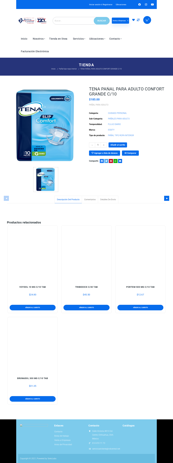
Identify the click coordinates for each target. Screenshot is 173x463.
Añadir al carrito (117, 145)
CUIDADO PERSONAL (117, 113)
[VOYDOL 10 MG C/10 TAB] (33, 254)
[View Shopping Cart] (146, 20)
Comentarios (90, 199)
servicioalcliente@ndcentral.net (106, 449)
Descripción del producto (68, 199)
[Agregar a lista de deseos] (32, 281)
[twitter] (106, 161)
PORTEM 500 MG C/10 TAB (140, 287)
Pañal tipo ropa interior (68, 69)
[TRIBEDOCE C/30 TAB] (87, 254)
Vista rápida (38, 281)
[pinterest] (111, 161)
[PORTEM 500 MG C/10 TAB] (141, 254)
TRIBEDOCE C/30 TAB (86, 287)
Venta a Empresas (119, 21)
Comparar (131, 153)
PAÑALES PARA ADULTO (119, 118)
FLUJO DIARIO (114, 124)
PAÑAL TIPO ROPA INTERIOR (121, 135)
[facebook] (102, 161)
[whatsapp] (115, 161)
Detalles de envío (108, 199)
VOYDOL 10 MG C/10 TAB (32, 287)
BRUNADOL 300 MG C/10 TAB (32, 378)
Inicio (53, 69)
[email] (120, 161)
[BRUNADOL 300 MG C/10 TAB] (33, 345)
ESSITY (111, 130)
